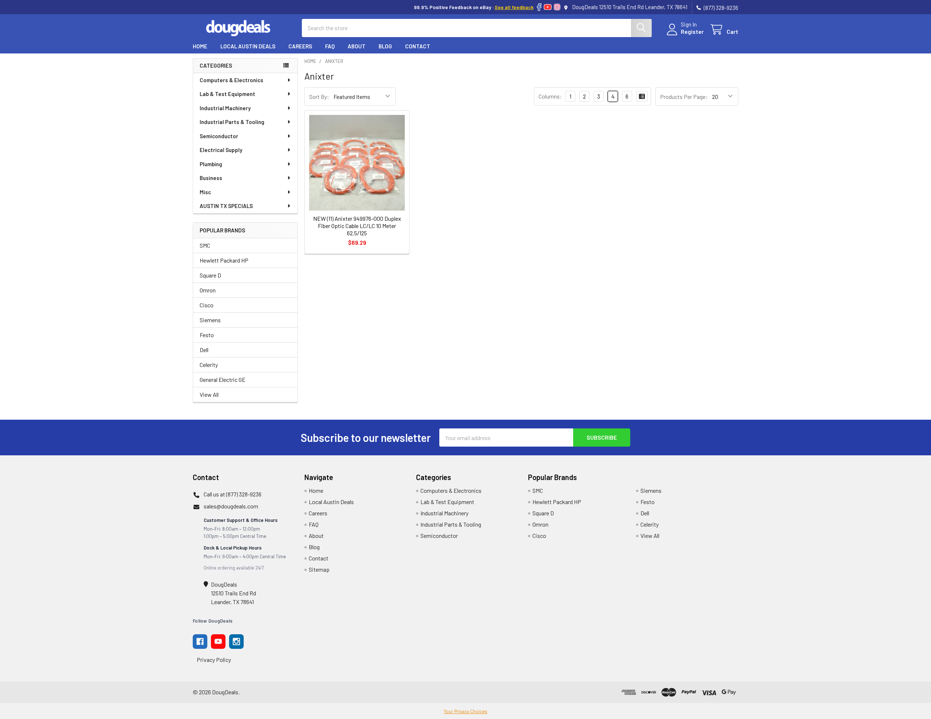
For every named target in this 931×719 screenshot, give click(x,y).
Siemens (210, 319)
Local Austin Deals (247, 46)
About (356, 46)
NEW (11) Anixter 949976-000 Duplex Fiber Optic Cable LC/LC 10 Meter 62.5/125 (357, 225)
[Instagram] (557, 7)
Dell (204, 349)
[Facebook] (539, 7)
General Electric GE (222, 379)
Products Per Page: (684, 96)
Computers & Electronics (231, 80)
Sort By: (319, 96)
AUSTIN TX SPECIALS (226, 206)
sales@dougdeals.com (231, 506)
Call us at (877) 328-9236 (232, 494)
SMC (205, 245)
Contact (417, 46)
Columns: (550, 96)
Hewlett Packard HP (224, 260)
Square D (210, 275)
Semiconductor (219, 136)
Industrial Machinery (225, 108)
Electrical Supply (221, 150)
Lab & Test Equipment (227, 94)
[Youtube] (218, 641)
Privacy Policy (214, 659)
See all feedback (514, 7)
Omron (208, 290)
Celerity (209, 364)
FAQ (330, 46)
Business (211, 178)
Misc (205, 192)
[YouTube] (547, 7)
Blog (385, 46)
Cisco (206, 304)
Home (200, 46)
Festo (207, 334)
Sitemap (319, 569)
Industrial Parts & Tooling (232, 122)
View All (209, 394)
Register (692, 31)
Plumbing (211, 164)
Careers (300, 46)
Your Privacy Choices (465, 711)
